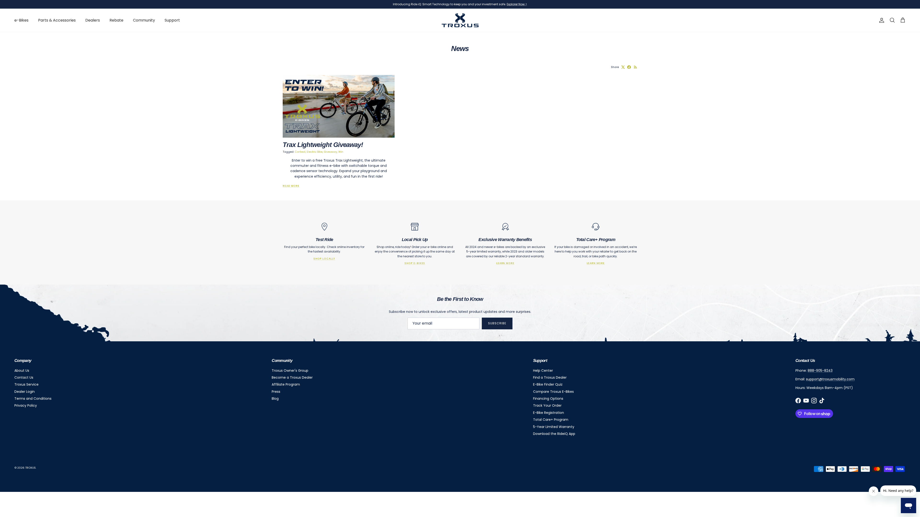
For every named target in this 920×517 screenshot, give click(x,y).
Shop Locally (324, 258)
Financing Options (548, 398)
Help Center (543, 370)
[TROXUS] (460, 20)
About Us (21, 370)
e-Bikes (21, 20)
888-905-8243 (820, 370)
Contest (300, 152)
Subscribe (497, 323)
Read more (291, 186)
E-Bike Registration (548, 412)
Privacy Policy (25, 405)
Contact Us (23, 377)
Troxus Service (26, 384)
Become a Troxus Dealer (292, 377)
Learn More (505, 263)
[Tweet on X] (623, 67)
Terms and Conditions (33, 398)
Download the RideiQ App (554, 433)
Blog (275, 398)
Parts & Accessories (57, 20)
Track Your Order (547, 405)
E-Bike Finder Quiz (548, 384)
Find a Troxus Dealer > (493, 6)
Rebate (116, 20)
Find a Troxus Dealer (550, 377)
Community (144, 20)
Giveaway (330, 152)
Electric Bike (314, 152)
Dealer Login (24, 391)
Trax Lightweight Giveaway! (323, 144)
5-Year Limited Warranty (553, 426)
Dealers (92, 20)
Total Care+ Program (550, 419)
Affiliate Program (286, 384)
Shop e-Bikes (414, 263)
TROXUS (30, 468)
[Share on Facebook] (629, 67)
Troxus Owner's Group (290, 370)
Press (276, 391)
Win (340, 152)
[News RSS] (635, 67)
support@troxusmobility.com (830, 379)
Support (172, 20)
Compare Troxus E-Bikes (553, 391)
